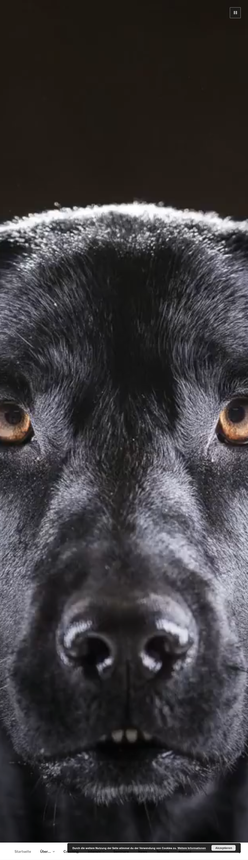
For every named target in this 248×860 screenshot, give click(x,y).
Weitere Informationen (192, 848)
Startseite (23, 851)
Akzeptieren (223, 848)
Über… (45, 851)
